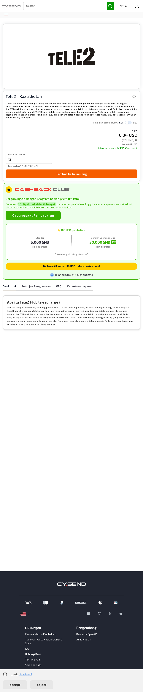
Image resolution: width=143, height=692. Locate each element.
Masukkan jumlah (17, 154)
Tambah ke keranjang (71, 174)
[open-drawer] (6, 15)
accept (14, 685)
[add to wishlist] (134, 97)
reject (42, 685)
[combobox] (63, 5)
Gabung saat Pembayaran (33, 215)
